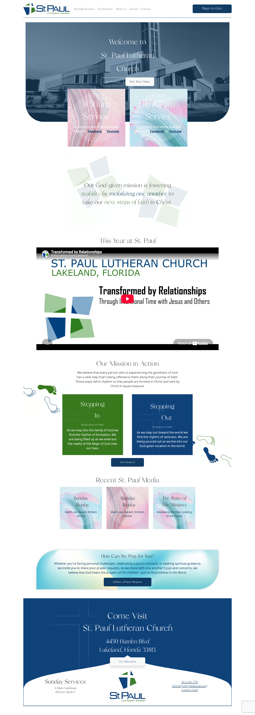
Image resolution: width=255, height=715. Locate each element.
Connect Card (189, 690)
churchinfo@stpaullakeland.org (189, 686)
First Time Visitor (140, 82)
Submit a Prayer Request (127, 582)
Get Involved (112, 82)
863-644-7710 (189, 682)
